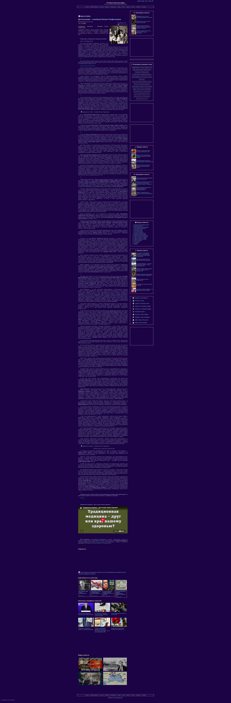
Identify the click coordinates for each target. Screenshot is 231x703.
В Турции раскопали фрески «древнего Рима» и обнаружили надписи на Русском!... (143, 27)
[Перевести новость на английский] (79, 23)
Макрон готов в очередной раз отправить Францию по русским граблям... (143, 156)
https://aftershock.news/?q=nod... (87, 65)
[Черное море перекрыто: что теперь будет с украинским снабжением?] (115, 678)
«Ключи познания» (100, 541)
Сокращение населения (96, 572)
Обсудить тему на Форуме (142, 317)
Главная (87, 6)
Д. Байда (144, 6)
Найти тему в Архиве (141, 322)
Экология (136, 243)
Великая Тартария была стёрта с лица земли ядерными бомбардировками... (143, 188)
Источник (82, 497)
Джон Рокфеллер (85, 572)
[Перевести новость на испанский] (85, 23)
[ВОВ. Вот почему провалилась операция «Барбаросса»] (90, 664)
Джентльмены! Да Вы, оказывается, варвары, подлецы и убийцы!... (144, 275)
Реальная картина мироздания (141, 227)
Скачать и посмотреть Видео (143, 309)
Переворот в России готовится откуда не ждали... (143, 22)
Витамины (119, 572)
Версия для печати (123, 24)
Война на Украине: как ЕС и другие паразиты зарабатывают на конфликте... (144, 269)
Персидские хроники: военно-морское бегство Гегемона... (143, 260)
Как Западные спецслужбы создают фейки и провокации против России (101, 614)
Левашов (138, 6)
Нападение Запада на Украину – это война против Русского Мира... (144, 290)
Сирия (119, 6)
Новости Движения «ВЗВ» (140, 238)
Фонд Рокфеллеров (111, 572)
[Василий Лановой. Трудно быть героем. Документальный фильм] (115, 664)
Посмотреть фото (140, 311)
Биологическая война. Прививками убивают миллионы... (144, 178)
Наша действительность (140, 228)
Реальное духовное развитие (141, 235)
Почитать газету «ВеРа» (141, 314)
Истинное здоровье (138, 232)
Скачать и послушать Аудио (143, 306)
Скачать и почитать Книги (142, 303)
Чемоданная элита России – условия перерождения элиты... (143, 17)
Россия (101, 6)
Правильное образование (140, 234)
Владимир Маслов (82, 21)
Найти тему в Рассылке (141, 320)
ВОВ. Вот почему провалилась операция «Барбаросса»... (143, 151)
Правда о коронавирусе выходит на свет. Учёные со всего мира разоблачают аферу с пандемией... (144, 183)
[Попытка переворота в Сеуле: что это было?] (119, 607)
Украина (107, 6)
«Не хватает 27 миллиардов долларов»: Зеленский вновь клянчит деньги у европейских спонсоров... (143, 255)
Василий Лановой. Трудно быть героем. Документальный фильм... (144, 161)
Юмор (135, 244)
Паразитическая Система (140, 239)
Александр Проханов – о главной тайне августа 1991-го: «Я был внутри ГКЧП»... (143, 264)
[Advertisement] (100, 12)
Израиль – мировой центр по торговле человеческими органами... (144, 193)
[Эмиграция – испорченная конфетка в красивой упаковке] (86, 622)
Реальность (93, 573)
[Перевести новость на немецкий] (81, 23)
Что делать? (137, 241)
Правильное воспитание (140, 233)
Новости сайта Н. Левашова (141, 236)
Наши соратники (138, 240)
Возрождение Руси (138, 226)
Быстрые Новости (94, 6)
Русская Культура (138, 229)
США (123, 6)
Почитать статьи (139, 300)
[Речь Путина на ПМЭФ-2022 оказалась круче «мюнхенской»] (86, 607)
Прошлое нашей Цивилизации (141, 224)
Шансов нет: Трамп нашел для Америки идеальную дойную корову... (143, 166)
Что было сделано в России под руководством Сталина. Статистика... (143, 32)
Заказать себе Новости (141, 298)
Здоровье (86, 573)
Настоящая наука (138, 230)
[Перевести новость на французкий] (83, 23)
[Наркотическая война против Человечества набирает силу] (119, 622)
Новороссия (113, 6)
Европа (128, 6)
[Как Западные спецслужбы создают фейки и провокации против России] (102, 607)
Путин (133, 6)
